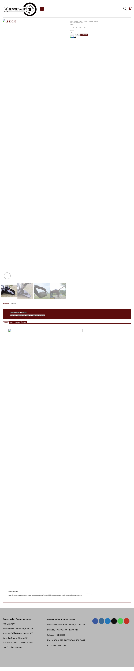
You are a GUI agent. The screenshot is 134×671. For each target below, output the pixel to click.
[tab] (6, 322)
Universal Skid (79, 22)
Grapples (90, 21)
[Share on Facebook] (72, 37)
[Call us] (120, 621)
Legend (85, 21)
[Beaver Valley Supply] (20, 9)
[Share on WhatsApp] (70, 37)
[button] (130, 9)
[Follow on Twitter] (108, 621)
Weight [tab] (14, 303)
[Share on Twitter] (73, 37)
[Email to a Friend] (75, 37)
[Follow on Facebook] (95, 621)
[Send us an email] (114, 621)
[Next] (59, 150)
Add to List (84, 34)
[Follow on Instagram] (101, 621)
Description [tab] (6, 303)
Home (71, 21)
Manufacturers (78, 21)
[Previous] (8, 150)
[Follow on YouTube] (126, 621)
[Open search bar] (125, 8)
